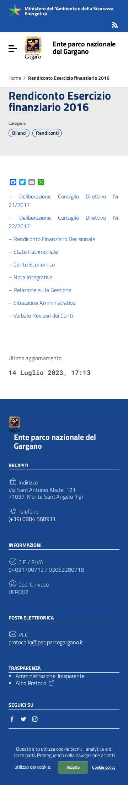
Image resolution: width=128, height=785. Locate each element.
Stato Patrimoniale (36, 251)
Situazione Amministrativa (45, 302)
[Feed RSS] (114, 23)
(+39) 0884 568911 (32, 519)
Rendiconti (47, 133)
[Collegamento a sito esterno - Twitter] (23, 718)
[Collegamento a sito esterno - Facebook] (12, 718)
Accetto (73, 767)
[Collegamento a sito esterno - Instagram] (34, 718)
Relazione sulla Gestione (42, 290)
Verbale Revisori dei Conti (43, 315)
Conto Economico (34, 264)
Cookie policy (104, 767)
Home (15, 78)
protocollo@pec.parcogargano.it (46, 642)
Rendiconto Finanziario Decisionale (54, 239)
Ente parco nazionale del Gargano (84, 47)
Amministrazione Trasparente (50, 676)
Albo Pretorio (31, 683)
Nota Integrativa (33, 277)
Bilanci (19, 133)
